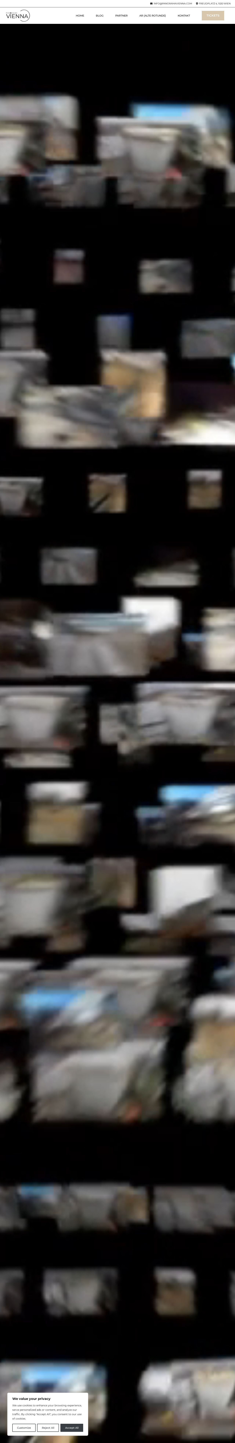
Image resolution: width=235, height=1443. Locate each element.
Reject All (48, 1427)
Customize (24, 1427)
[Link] (18, 16)
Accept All (72, 1427)
